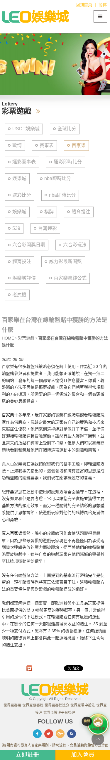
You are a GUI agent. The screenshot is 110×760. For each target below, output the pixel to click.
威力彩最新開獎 (65, 261)
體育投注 (81, 211)
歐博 (17, 145)
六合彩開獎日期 (28, 244)
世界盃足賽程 (32, 705)
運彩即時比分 (68, 161)
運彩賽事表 (24, 161)
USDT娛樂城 (26, 128)
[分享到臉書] (37, 733)
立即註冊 (27, 755)
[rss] (71, 733)
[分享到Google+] (60, 733)
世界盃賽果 (12, 705)
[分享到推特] (48, 733)
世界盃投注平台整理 (59, 713)
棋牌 (49, 211)
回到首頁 (84, 4)
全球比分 (66, 128)
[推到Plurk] (29, 668)
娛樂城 (19, 178)
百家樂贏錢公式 (70, 278)
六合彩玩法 (75, 244)
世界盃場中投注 (82, 705)
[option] (55, 64)
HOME (8, 338)
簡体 (103, 4)
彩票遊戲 (26, 338)
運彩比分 (21, 195)
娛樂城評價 (24, 278)
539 (16, 228)
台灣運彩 (47, 228)
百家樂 (79, 145)
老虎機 (19, 294)
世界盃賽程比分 (57, 705)
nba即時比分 (57, 178)
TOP (98, 739)
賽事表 (47, 145)
